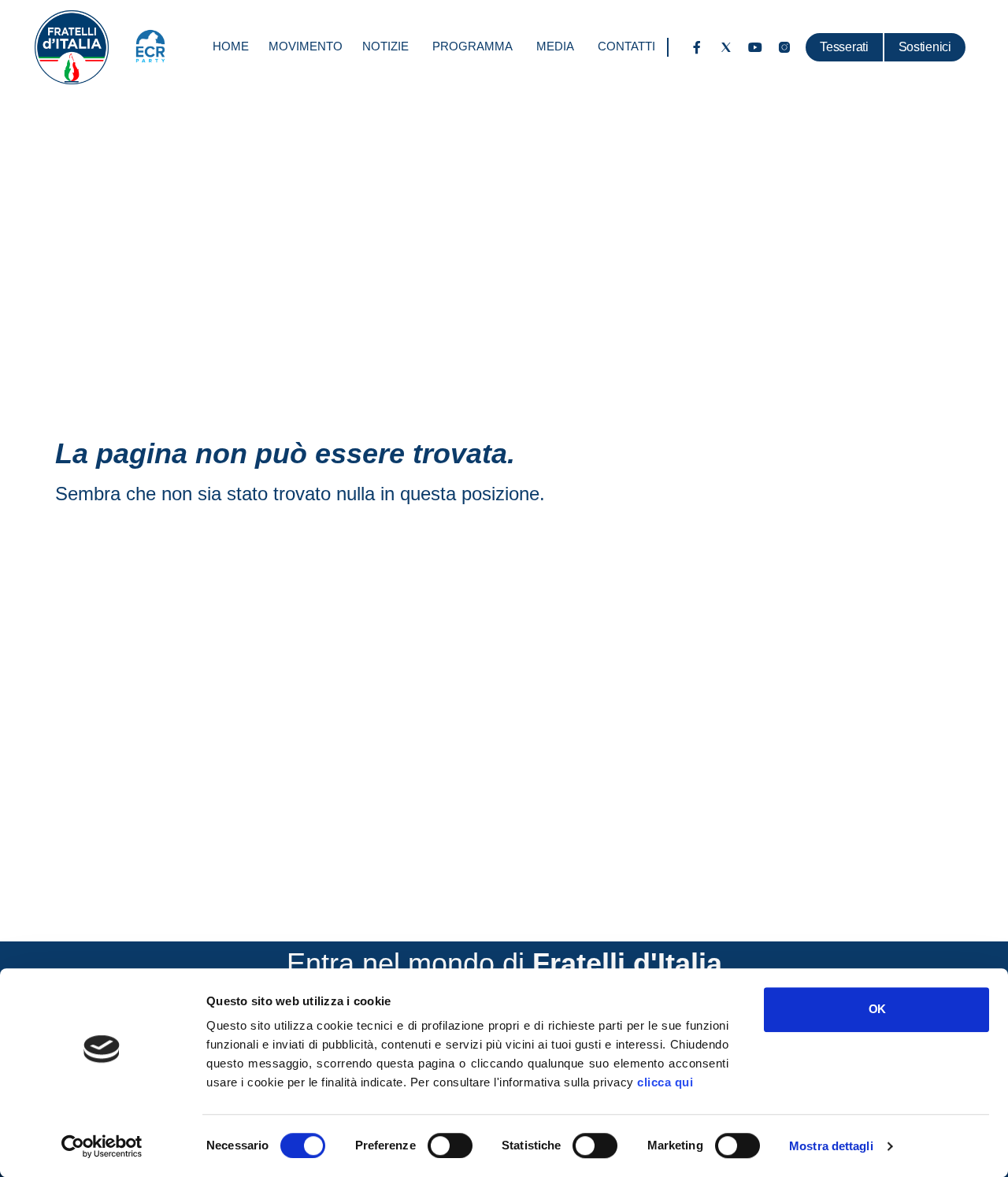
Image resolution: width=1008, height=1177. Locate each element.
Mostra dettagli (831, 1146)
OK (877, 1008)
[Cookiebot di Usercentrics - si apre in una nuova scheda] (102, 1146)
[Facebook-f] (697, 47)
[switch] (450, 1145)
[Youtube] (755, 47)
